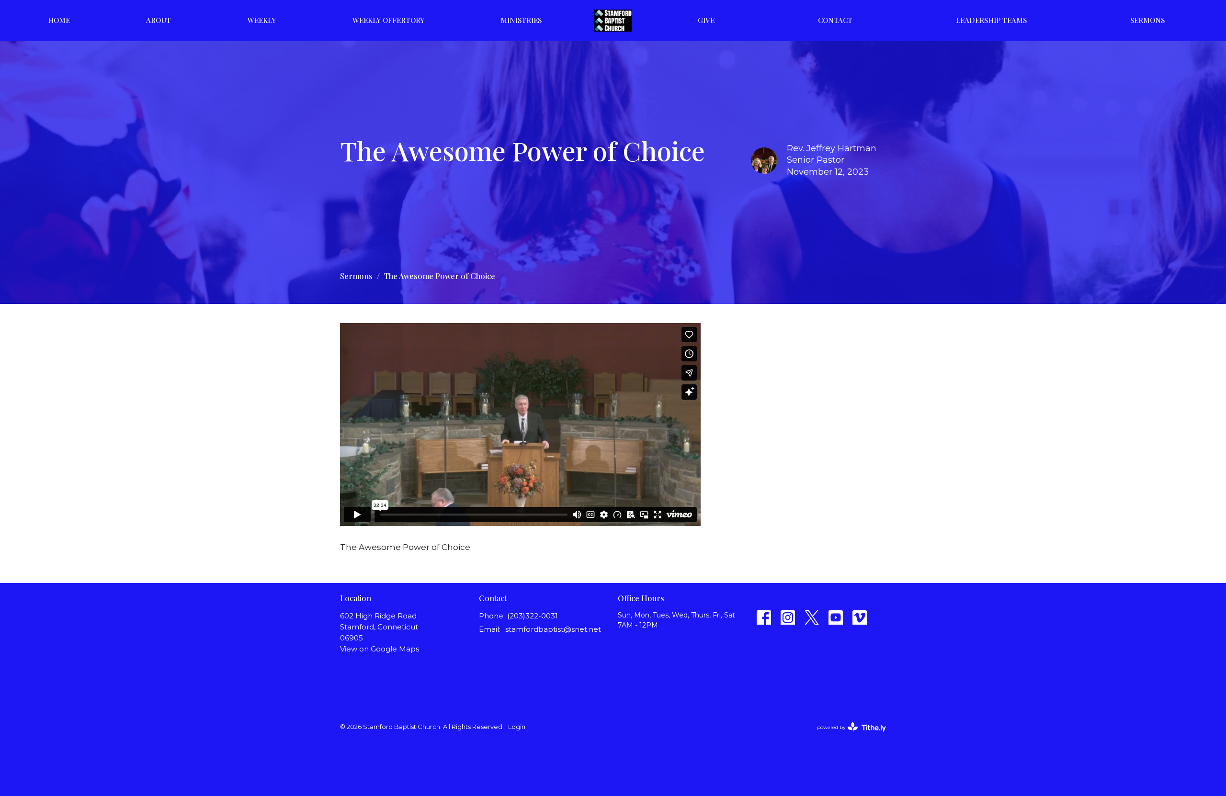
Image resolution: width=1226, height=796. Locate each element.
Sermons (1147, 20)
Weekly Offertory (388, 20)
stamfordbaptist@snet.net (553, 629)
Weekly (262, 20)
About (158, 20)
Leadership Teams (991, 20)
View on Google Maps (379, 648)
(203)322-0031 (532, 615)
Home (59, 20)
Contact (835, 20)
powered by (847, 735)
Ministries (521, 20)
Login (516, 726)
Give (706, 20)
